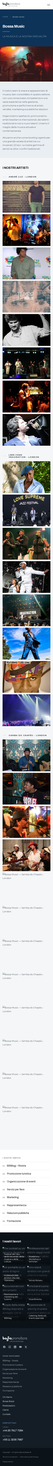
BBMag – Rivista (10, 1360)
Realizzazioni (9, 1405)
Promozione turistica (13, 1365)
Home (5, 17)
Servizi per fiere (10, 1373)
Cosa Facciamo (11, 1356)
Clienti (6, 1410)
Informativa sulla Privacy (29, 1457)
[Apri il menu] (48, 4)
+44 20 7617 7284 (13, 1430)
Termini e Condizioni (10, 1457)
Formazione (8, 1390)
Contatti (6, 1414)
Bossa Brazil (8, 1401)
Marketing (8, 1378)
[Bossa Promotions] (11, 5)
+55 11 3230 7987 (13, 1439)
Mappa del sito (8, 1462)
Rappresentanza (11, 1382)
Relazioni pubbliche (12, 1386)
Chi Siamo (7, 1397)
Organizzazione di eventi (14, 1369)
